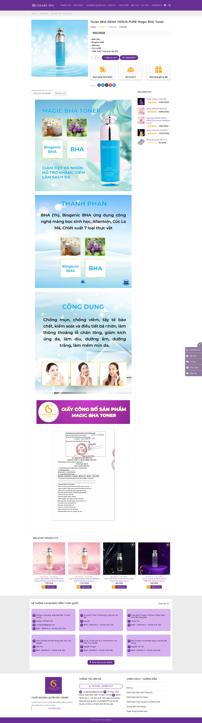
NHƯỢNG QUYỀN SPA (96, 5)
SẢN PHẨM (124, 5)
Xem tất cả (164, 603)
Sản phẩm (44, 13)
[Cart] (165, 5)
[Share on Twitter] (103, 85)
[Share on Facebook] (99, 85)
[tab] (42, 93)
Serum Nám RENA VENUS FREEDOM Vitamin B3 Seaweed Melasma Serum (49, 580)
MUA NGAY (131, 57)
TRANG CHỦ (65, 5)
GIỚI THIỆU (78, 5)
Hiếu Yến (39, 647)
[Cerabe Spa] (42, 5)
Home (34, 13)
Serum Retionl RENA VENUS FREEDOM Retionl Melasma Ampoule (84, 580)
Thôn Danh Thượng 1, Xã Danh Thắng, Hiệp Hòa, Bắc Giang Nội (148, 616)
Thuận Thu (135, 621)
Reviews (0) (60, 93)
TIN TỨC (144, 5)
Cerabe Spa (54, 708)
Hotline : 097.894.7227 (44, 621)
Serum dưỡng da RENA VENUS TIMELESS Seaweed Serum (154, 580)
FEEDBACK (157, 5)
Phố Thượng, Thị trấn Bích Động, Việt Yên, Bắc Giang (149, 642)
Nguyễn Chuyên (90, 647)
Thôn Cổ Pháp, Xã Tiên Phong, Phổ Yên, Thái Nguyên (53, 642)
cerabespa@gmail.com (45, 625)
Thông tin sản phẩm (42, 93)
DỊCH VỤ (111, 5)
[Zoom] (34, 73)
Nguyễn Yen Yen (137, 647)
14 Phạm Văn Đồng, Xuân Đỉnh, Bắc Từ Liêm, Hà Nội (53, 616)
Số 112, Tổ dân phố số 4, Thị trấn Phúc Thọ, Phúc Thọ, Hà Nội (100, 642)
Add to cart (111, 57)
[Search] (169, 5)
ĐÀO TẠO (135, 5)
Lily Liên (87, 621)
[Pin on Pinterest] (110, 85)
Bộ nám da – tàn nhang (61, 13)
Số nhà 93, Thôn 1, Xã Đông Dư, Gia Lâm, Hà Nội (101, 616)
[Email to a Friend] (106, 85)
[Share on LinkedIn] (114, 85)
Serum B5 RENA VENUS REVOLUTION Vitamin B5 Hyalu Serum (119, 580)
